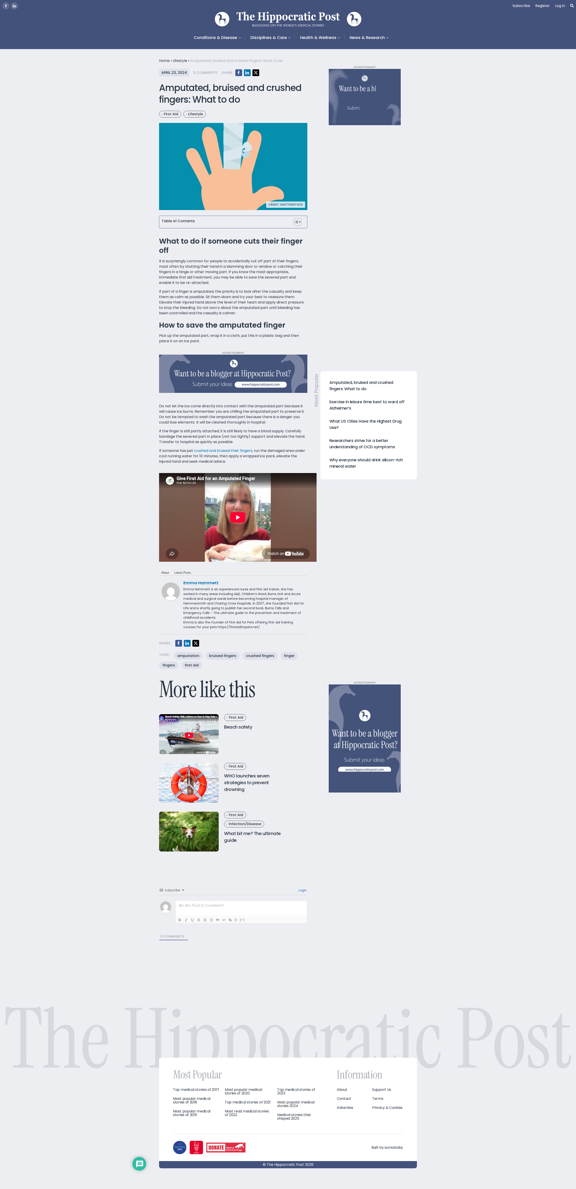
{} (236, 919)
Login (302, 890)
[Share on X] (255, 72)
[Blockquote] (217, 920)
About (165, 572)
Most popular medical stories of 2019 (191, 1113)
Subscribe (521, 5)
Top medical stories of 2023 (296, 1091)
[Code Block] (224, 920)
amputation (188, 655)
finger (289, 655)
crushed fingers (260, 655)
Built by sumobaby (387, 1147)
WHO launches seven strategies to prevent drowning (246, 783)
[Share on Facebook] (238, 72)
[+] (242, 919)
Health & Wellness (318, 37)
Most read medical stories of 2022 (247, 1113)
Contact (344, 1099)
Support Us (381, 1090)
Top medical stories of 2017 (196, 1090)
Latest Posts (182, 572)
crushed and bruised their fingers (223, 450)
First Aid (171, 114)
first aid (192, 665)
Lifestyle (180, 60)
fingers (168, 665)
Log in (560, 5)
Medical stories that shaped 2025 (294, 1116)
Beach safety (238, 727)
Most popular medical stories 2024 (296, 1104)
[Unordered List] (211, 920)
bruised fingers (222, 655)
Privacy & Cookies (387, 1108)
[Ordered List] (205, 920)
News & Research (367, 37)
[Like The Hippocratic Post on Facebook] (5, 5)
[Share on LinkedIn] (247, 72)
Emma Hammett (200, 583)
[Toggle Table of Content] (297, 222)
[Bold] (180, 920)
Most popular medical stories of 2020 (243, 1091)
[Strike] (199, 920)
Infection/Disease (245, 824)
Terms (377, 1099)
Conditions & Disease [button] (215, 37)
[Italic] (186, 920)
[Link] (230, 920)
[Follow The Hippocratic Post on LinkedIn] (14, 5)
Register (542, 5)
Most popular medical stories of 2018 (191, 1100)
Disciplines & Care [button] (268, 37)
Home (164, 60)
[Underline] (192, 920)
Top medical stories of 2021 (248, 1102)
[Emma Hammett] (171, 591)
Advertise (345, 1108)
